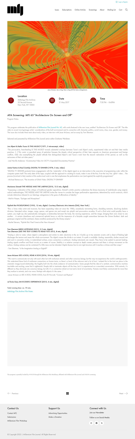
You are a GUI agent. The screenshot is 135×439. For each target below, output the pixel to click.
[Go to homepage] (15, 10)
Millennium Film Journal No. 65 (50, 127)
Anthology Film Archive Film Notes (20, 291)
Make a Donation (55, 417)
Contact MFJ (12, 413)
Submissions (11, 417)
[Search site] (126, 10)
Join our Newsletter (97, 413)
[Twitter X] (102, 423)
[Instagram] (91, 423)
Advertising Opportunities (58, 413)
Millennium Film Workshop (17, 421)
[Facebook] (96, 423)
